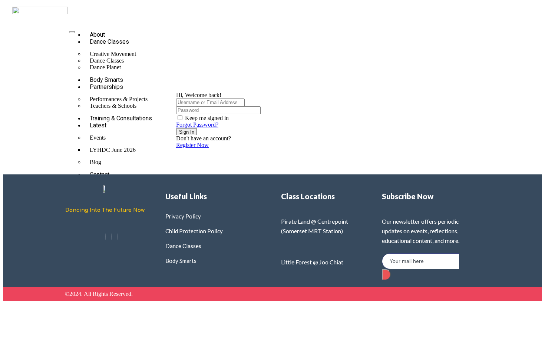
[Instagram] (111, 236)
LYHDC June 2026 (113, 150)
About (97, 34)
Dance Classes (109, 41)
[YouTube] (117, 236)
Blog (95, 162)
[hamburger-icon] (72, 32)
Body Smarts (106, 79)
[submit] (386, 274)
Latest (98, 125)
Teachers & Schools (113, 106)
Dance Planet (105, 67)
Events (98, 137)
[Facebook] (105, 236)
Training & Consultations (121, 118)
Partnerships (106, 86)
